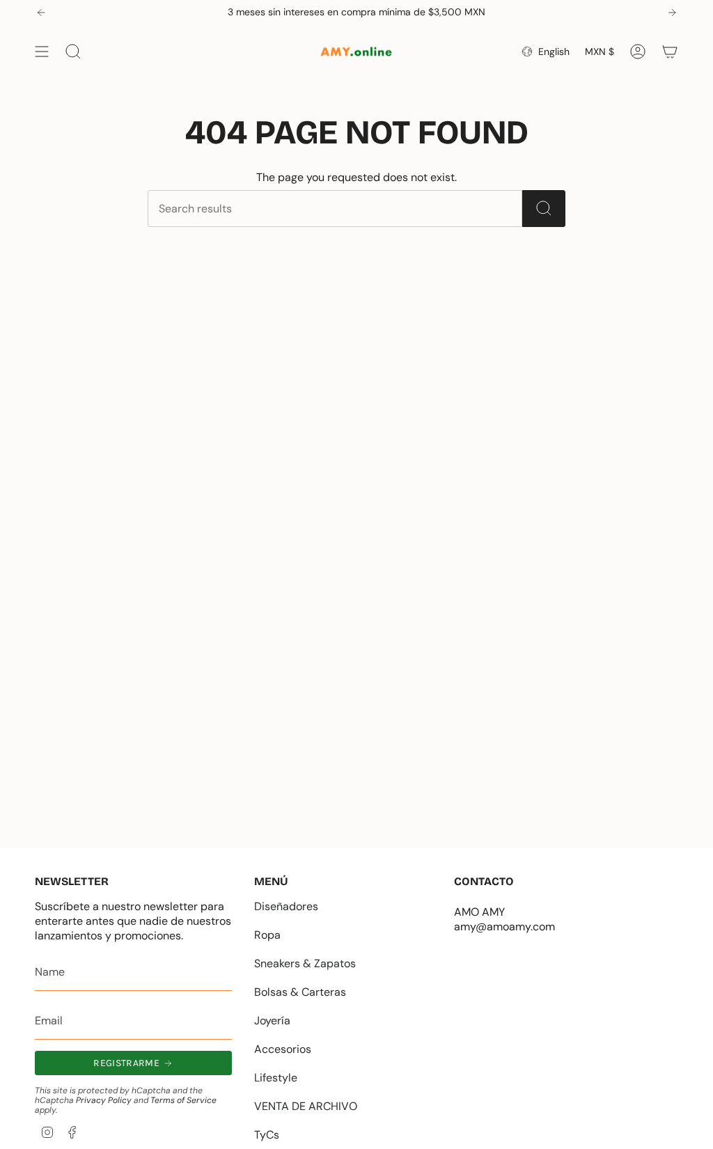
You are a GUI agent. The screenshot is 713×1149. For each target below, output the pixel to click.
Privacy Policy (104, 1100)
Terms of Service (183, 1100)
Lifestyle (275, 1077)
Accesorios (282, 1049)
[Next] (672, 12)
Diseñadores (286, 906)
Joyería (272, 1020)
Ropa (267, 935)
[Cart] (670, 52)
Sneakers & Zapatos (305, 963)
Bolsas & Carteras (300, 992)
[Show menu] (42, 52)
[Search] (543, 208)
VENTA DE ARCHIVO (305, 1106)
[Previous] (41, 12)
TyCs (266, 1134)
